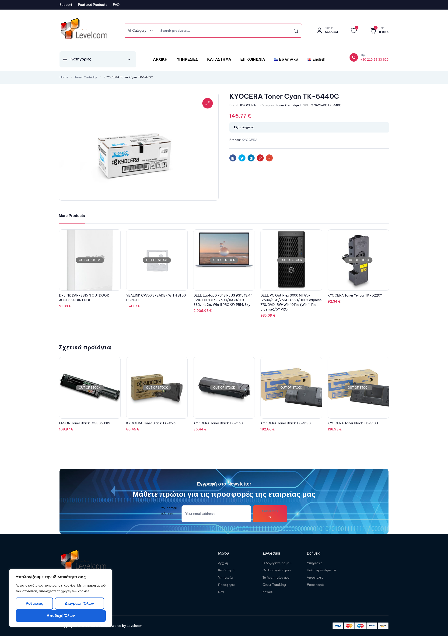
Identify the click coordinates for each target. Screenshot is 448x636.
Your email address (169, 510)
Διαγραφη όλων (79, 603)
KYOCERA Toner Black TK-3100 (285, 423)
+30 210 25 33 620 (374, 59)
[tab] (72, 216)
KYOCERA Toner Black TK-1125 (83, 423)
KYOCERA (248, 105)
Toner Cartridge (86, 77)
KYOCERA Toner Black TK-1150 (150, 423)
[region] (60, 598)
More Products (72, 216)
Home (64, 77)
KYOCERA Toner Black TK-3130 (218, 423)
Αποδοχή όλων (61, 616)
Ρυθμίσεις (34, 603)
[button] (207, 103)
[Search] (291, 31)
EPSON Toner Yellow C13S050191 (353, 423)
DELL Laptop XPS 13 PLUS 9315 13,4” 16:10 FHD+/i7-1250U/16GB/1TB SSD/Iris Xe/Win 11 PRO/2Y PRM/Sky (289, 300)
